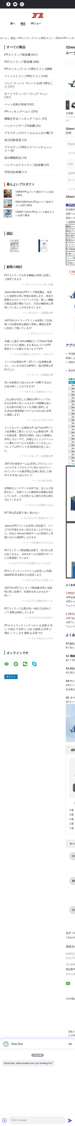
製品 (23, 23)
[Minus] (70, 1044)
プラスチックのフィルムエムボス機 (26, 133)
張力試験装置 (12, 140)
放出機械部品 (12, 157)
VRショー (36, 23)
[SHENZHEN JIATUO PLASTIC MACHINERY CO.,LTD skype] (36, 664)
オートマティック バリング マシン (26, 93)
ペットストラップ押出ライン (22, 76)
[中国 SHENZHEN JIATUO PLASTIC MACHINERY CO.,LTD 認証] (14, 245)
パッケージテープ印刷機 (19, 125)
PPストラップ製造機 (17, 54)
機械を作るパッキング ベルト (22, 118)
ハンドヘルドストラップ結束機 (23, 165)
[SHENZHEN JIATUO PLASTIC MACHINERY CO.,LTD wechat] (27, 664)
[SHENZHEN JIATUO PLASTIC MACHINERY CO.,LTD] (37, 15)
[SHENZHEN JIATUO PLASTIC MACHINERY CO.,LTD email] (8, 664)
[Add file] (4, 1120)
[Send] (70, 1120)
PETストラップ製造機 (18, 61)
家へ (12, 23)
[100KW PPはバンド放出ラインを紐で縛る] (8, 193)
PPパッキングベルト (17, 111)
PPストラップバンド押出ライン (35, 38)
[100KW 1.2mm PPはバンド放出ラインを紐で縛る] (8, 213)
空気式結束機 (12, 172)
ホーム (3, 38)
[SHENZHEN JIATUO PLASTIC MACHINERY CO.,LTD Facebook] (8, 4)
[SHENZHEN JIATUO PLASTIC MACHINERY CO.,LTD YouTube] (15, 4)
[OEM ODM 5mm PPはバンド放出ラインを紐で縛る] (8, 203)
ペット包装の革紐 (15, 104)
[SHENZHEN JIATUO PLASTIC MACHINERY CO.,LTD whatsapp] (18, 664)
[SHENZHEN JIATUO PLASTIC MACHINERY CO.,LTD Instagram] (22, 4)
